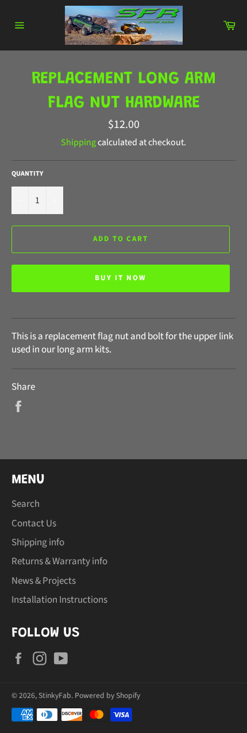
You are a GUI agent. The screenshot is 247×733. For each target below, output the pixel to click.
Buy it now (120, 278)
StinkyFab (54, 695)
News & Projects (43, 581)
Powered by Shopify (107, 695)
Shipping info (37, 542)
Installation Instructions (59, 600)
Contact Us (33, 523)
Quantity (27, 174)
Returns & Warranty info (59, 561)
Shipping (78, 142)
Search (25, 504)
